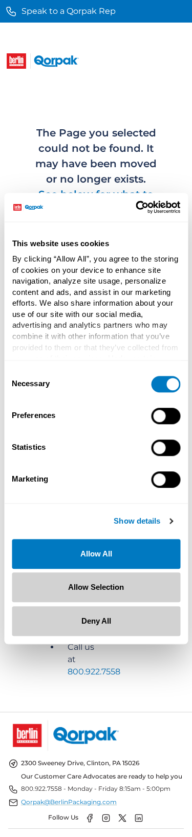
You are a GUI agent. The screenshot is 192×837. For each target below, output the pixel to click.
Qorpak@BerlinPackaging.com (69, 802)
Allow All (96, 553)
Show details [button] (137, 521)
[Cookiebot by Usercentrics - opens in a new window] (136, 207)
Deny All (96, 620)
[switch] (165, 416)
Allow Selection (96, 587)
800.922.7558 (94, 671)
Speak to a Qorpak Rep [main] (69, 11)
